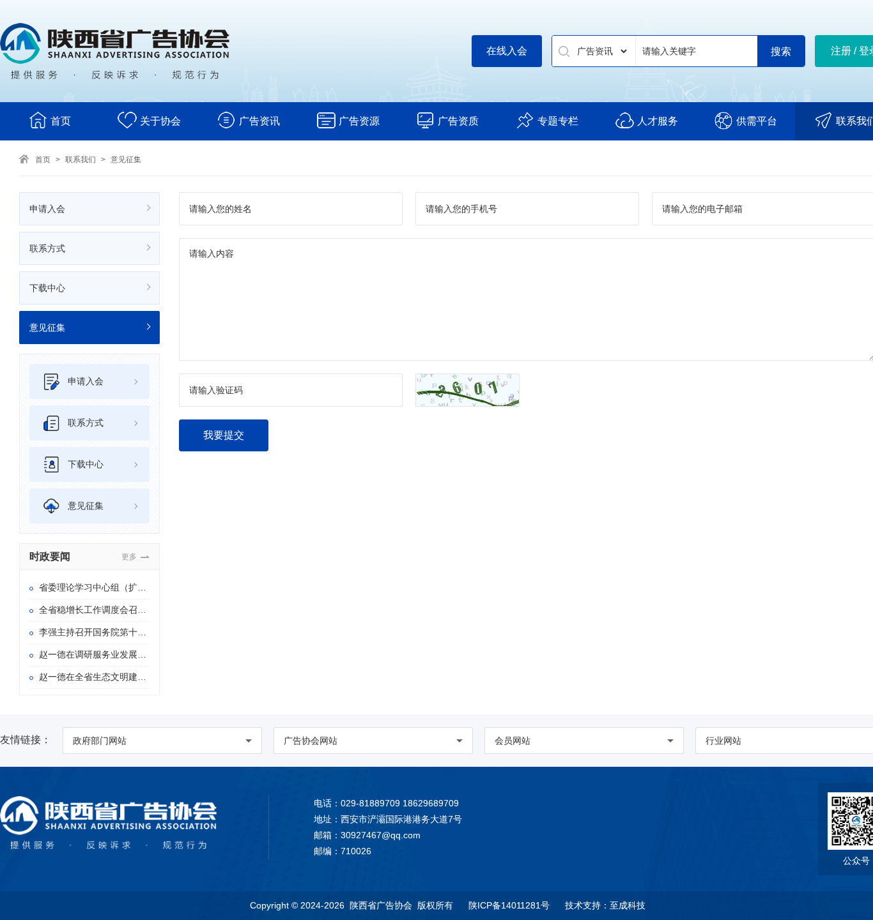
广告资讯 (259, 121)
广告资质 (458, 121)
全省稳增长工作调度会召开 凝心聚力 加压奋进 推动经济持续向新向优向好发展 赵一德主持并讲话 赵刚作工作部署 (94, 610)
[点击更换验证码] (467, 390)
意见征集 (126, 159)
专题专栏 (557, 121)
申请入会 (47, 209)
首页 (60, 121)
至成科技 (627, 905)
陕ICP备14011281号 (509, 905)
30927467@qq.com (381, 835)
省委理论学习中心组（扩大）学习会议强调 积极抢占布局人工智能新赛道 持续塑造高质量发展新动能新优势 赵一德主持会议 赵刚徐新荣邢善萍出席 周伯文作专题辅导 (94, 587)
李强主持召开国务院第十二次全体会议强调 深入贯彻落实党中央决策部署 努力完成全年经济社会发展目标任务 (94, 632)
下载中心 (47, 288)
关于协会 (160, 121)
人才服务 (657, 121)
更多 (129, 556)
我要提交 (223, 435)
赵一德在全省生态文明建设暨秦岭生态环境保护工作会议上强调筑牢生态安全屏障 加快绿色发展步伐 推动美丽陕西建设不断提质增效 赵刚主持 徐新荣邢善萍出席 (94, 677)
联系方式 (47, 248)
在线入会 (506, 50)
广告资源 (359, 121)
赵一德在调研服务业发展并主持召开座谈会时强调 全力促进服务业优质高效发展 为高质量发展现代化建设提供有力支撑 (94, 654)
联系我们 (80, 159)
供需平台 (756, 121)
